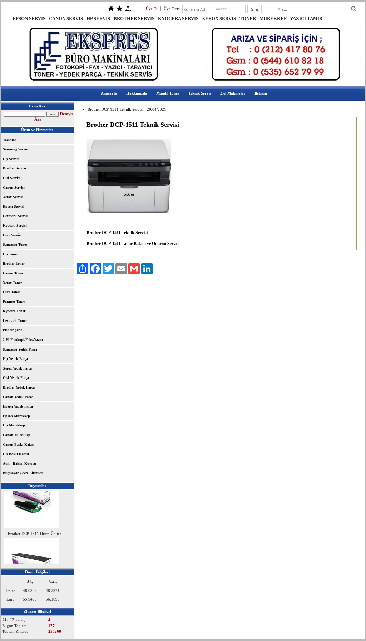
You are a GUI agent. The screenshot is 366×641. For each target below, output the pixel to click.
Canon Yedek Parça (18, 397)
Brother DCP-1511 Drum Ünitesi (35, 532)
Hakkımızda (136, 93)
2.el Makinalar (233, 93)
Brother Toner (14, 263)
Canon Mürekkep (16, 435)
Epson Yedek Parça (18, 406)
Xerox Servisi (13, 197)
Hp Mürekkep (14, 425)
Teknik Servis (199, 93)
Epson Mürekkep (16, 416)
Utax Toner (11, 292)
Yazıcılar (9, 140)
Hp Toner (10, 254)
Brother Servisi (14, 168)
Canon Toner (13, 273)
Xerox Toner (12, 283)
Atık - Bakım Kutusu (19, 464)
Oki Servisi (11, 178)
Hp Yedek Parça (15, 359)
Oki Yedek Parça (16, 378)
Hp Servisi (11, 159)
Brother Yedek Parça (19, 387)
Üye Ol (152, 8)
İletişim (260, 93)
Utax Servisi (12, 235)
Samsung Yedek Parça (20, 349)
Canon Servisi (14, 187)
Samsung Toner (15, 244)
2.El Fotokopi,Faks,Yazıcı (23, 340)
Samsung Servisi (16, 149)
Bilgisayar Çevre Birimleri (23, 473)
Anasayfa (109, 93)
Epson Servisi (13, 206)
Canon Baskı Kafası (18, 445)
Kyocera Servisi (15, 225)
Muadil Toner (167, 93)
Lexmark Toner (15, 321)
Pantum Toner (14, 302)
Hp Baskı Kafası (16, 454)
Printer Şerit (12, 330)
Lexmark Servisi (15, 216)
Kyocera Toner (14, 311)
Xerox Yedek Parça (17, 368)
